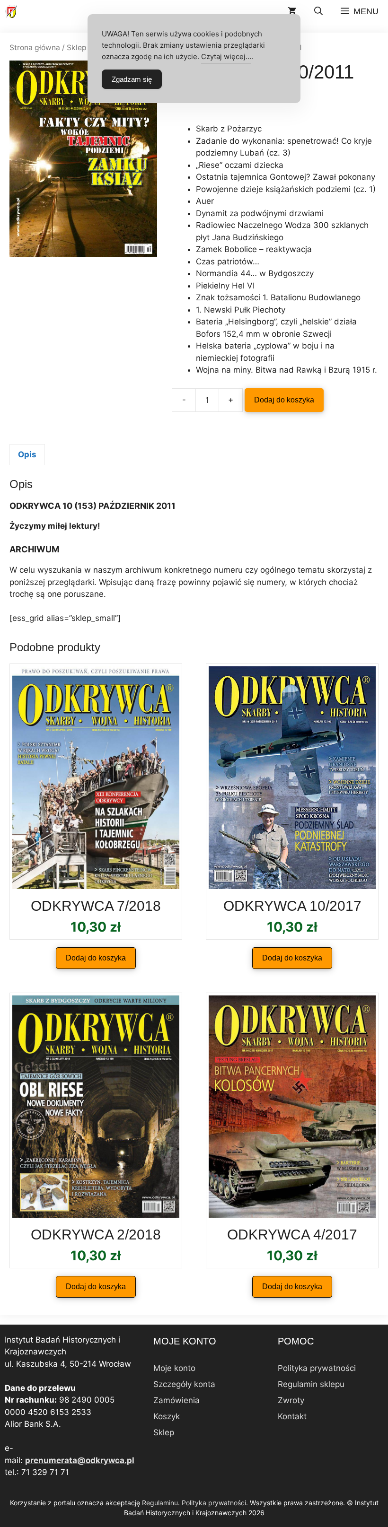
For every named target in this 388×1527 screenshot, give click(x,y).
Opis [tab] (27, 454)
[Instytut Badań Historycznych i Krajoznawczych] (11, 11)
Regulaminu (160, 1503)
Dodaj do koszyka (284, 400)
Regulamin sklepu (311, 1384)
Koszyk (166, 1416)
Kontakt (292, 1416)
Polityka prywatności (317, 1368)
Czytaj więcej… (226, 56)
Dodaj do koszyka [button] (96, 958)
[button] (318, 11)
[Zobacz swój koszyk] (292, 11)
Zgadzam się (132, 79)
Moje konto (174, 1368)
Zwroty (291, 1400)
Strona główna (34, 47)
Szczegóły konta (184, 1384)
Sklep (77, 47)
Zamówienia (176, 1400)
